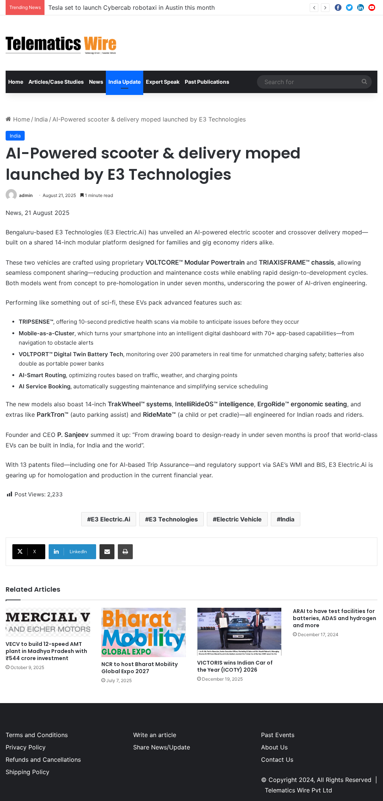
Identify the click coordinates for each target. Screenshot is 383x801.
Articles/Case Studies (56, 81)
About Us (274, 747)
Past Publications (207, 81)
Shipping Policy (27, 772)
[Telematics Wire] (61, 43)
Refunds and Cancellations (43, 759)
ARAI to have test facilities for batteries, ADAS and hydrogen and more (334, 618)
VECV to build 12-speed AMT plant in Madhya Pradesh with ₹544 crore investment (46, 651)
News (96, 81)
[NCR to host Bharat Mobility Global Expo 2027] (143, 632)
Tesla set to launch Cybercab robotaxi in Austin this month (131, 7)
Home (15, 81)
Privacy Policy (26, 747)
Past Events (277, 735)
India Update (124, 81)
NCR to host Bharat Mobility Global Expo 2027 (139, 667)
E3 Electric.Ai (110, 519)
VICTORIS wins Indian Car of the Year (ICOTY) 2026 (235, 666)
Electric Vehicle (239, 519)
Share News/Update (161, 747)
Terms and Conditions (37, 735)
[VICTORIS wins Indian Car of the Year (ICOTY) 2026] (239, 631)
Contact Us (277, 759)
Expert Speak (163, 81)
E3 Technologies (173, 519)
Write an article (154, 735)
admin (26, 195)
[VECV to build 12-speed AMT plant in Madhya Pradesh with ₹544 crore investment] (48, 622)
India (41, 119)
